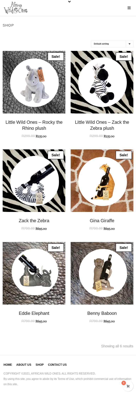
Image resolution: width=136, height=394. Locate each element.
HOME (8, 364)
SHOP (40, 364)
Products (112, 33)
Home (101, 33)
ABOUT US (23, 364)
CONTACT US (57, 364)
